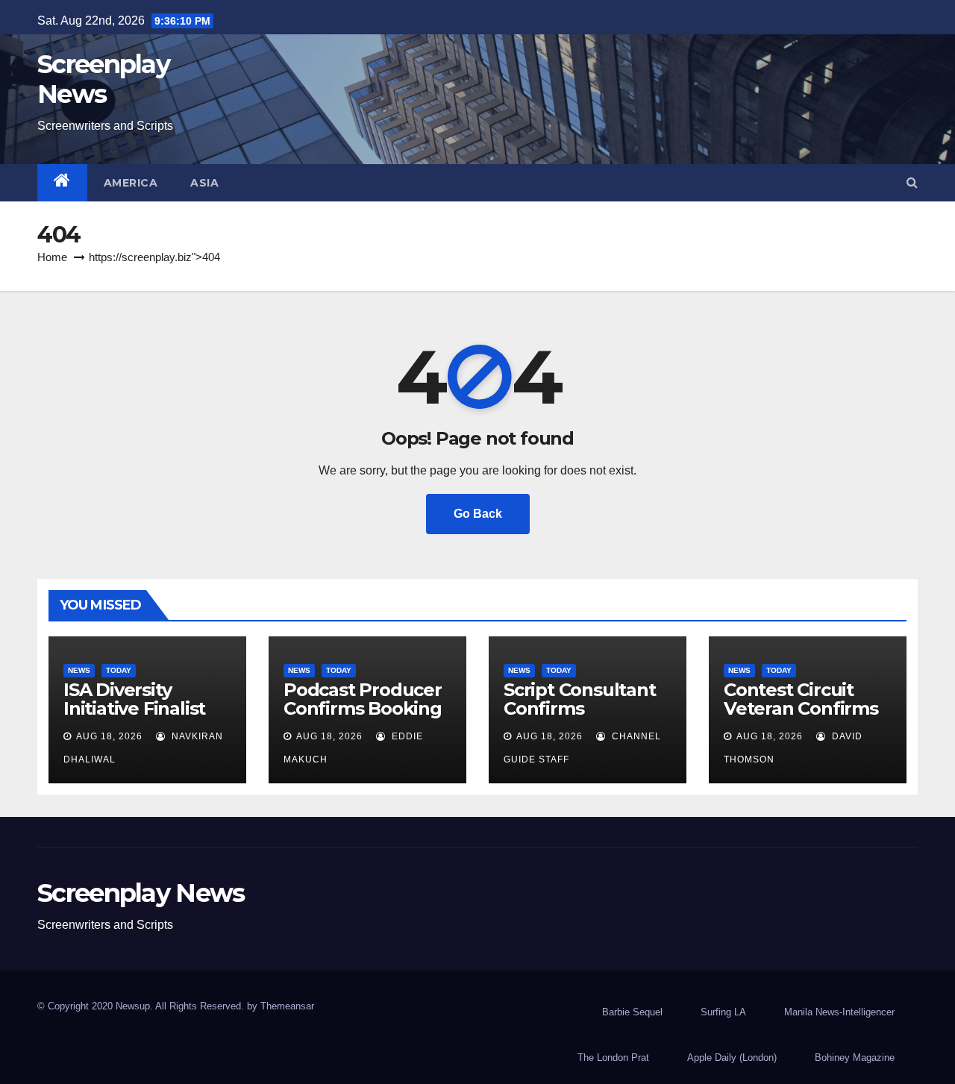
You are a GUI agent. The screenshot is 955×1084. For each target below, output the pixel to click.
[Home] (62, 182)
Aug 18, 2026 (109, 736)
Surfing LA (723, 1012)
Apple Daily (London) (732, 1057)
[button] (912, 182)
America (131, 182)
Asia (204, 182)
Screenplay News (103, 79)
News (79, 670)
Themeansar (287, 1006)
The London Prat (613, 1057)
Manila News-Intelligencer (839, 1012)
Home (52, 257)
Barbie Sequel (632, 1012)
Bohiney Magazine (855, 1057)
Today (118, 670)
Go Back (478, 513)
